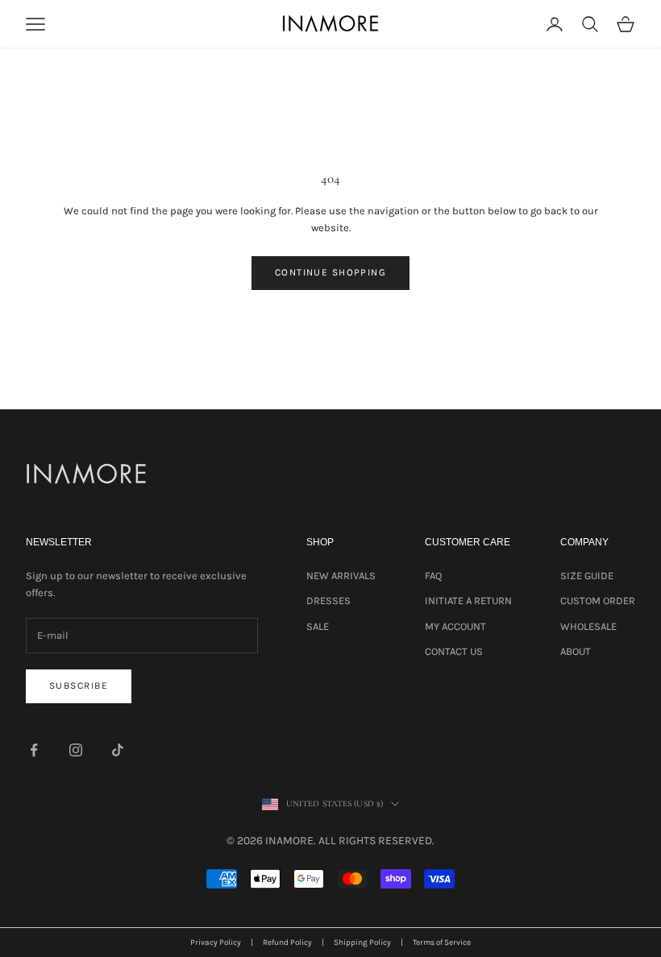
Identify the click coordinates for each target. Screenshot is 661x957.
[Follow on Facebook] (34, 750)
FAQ (433, 576)
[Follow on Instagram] (76, 750)
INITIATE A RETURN (468, 600)
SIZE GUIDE (586, 576)
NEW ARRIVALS (341, 576)
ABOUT (575, 651)
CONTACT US (454, 651)
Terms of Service (442, 942)
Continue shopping (330, 272)
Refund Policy (287, 942)
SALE (317, 626)
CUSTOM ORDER (597, 600)
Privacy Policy (215, 942)
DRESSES (328, 600)
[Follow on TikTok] (118, 750)
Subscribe (78, 685)
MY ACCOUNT (455, 626)
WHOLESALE (588, 626)
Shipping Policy (362, 942)
